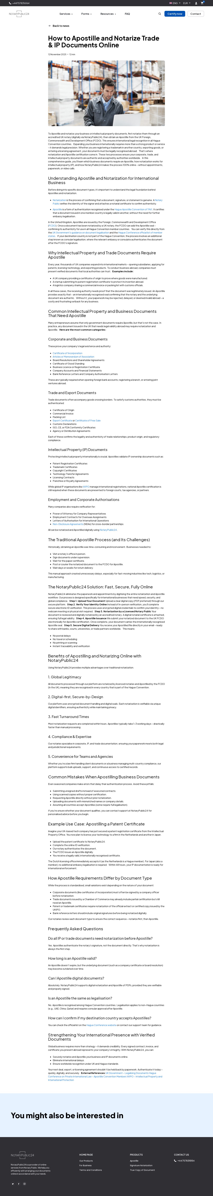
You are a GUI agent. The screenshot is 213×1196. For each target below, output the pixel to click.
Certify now (175, 13)
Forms (85, 13)
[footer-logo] (22, 1155)
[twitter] (13, 1184)
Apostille (134, 1160)
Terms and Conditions (90, 1170)
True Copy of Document (142, 1170)
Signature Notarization (141, 1165)
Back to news (61, 25)
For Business (85, 1165)
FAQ (127, 13)
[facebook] (19, 1184)
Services (65, 13)
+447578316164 (20, 3)
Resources (107, 13)
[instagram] (24, 1184)
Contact (195, 13)
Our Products (86, 1160)
